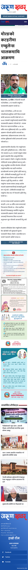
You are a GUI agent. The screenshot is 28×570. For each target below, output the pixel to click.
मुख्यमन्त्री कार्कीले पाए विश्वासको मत (13, 504)
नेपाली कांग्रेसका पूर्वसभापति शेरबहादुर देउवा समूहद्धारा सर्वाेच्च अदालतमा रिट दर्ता (13, 479)
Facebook (8, 552)
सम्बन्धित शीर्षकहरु (9, 405)
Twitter (7, 557)
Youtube (7, 562)
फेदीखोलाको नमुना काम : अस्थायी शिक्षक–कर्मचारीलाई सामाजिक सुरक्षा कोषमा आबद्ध (13, 428)
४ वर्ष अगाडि (15, 64)
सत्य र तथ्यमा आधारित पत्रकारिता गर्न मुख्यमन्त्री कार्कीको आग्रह (13, 453)
